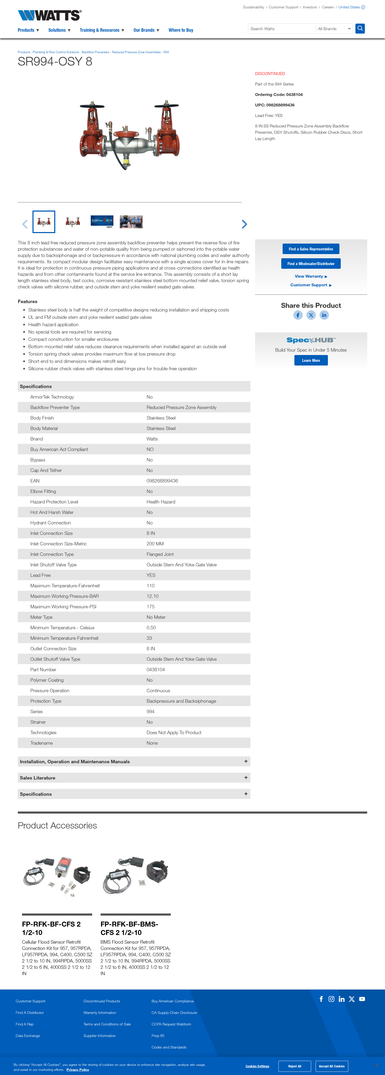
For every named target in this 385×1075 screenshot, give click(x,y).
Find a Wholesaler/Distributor (311, 263)
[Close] (376, 1065)
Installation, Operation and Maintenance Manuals (75, 761)
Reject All (294, 1066)
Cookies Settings (257, 1066)
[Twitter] (352, 999)
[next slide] (239, 221)
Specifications (36, 794)
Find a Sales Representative (311, 248)
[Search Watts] (360, 29)
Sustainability (253, 7)
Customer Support (283, 7)
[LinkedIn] (341, 999)
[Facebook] (321, 999)
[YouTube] (362, 999)
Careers (328, 7)
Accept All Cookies (332, 1066)
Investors (310, 7)
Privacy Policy (78, 1069)
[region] (192, 1066)
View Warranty (309, 275)
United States (349, 7)
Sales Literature (37, 778)
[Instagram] (331, 999)
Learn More (311, 360)
